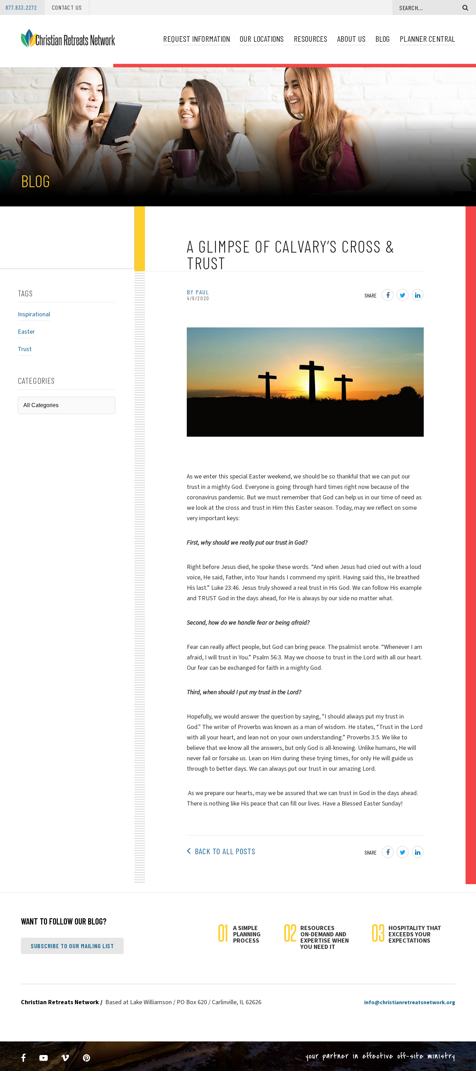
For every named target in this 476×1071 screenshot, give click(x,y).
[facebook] (23, 1058)
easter (26, 331)
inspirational (34, 314)
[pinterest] (87, 1058)
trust (25, 349)
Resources (311, 38)
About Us (351, 38)
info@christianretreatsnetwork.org (409, 1002)
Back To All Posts (223, 851)
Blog (382, 38)
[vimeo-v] (65, 1058)
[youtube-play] (43, 1058)
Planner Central (427, 38)
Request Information (196, 38)
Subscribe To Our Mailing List (72, 946)
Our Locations (262, 38)
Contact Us (67, 7)
